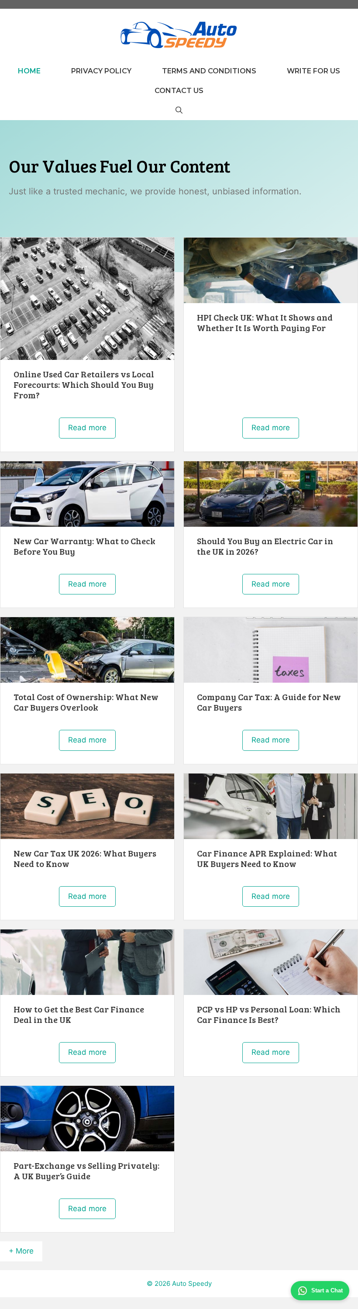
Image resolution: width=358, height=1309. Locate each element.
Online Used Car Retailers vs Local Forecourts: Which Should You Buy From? (84, 384)
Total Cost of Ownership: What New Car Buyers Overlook (86, 702)
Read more (87, 427)
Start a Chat (327, 1290)
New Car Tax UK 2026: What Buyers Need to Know (85, 858)
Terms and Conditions (209, 71)
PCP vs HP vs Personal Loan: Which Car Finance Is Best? (269, 1014)
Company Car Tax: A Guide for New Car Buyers (269, 702)
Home (29, 71)
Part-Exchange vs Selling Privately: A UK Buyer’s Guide (86, 1170)
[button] (179, 110)
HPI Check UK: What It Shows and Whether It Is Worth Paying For (265, 322)
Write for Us (313, 71)
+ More (21, 1251)
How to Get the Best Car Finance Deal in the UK (79, 1014)
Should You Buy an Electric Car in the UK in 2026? (265, 546)
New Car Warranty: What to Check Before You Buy (84, 546)
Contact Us (179, 90)
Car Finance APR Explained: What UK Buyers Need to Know (267, 858)
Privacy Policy (101, 71)
